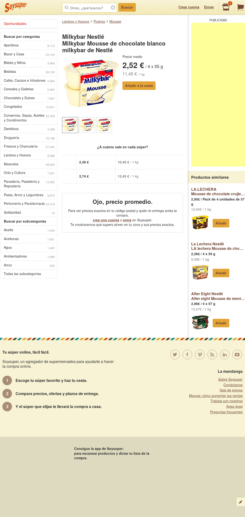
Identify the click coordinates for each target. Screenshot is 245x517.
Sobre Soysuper (230, 379)
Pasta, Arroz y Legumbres (29, 194)
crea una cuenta (106, 220)
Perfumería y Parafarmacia (29, 203)
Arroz (29, 265)
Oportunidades (15, 23)
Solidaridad (29, 212)
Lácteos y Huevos (75, 21)
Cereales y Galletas (29, 89)
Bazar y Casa (29, 54)
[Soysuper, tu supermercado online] (16, 7)
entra (127, 220)
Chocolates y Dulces (29, 97)
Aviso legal (234, 406)
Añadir (221, 223)
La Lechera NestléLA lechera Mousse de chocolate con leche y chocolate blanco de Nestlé (218, 246)
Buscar (127, 7)
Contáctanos (233, 384)
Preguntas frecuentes (226, 411)
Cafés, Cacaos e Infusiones (29, 80)
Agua (29, 247)
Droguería (29, 137)
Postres (99, 21)
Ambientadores (29, 256)
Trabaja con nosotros (227, 400)
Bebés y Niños (29, 62)
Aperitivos (29, 45)
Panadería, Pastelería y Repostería (29, 184)
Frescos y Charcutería (29, 146)
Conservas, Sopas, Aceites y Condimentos (29, 117)
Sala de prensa (231, 390)
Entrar (209, 7)
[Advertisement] (218, 95)
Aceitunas (29, 238)
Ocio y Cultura (29, 172)
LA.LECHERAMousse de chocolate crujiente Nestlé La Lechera (218, 191)
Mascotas (29, 164)
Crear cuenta (188, 7)
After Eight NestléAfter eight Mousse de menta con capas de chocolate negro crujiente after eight (218, 296)
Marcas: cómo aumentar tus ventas (216, 395)
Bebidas (29, 71)
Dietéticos (29, 128)
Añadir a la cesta (139, 85)
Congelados (29, 106)
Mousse (115, 21)
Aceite (29, 229)
